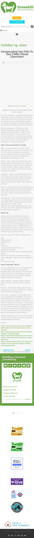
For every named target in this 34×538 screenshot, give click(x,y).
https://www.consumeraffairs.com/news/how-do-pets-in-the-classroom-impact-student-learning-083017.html (17, 343)
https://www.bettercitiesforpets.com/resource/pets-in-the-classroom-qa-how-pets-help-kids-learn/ (17, 337)
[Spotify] (28, 366)
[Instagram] (10, 366)
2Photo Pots (16, 106)
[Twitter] (15, 366)
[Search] (32, 26)
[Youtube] (24, 366)
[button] (17, 34)
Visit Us (28, 399)
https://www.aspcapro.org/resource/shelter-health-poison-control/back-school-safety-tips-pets (16, 328)
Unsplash (23, 106)
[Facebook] (6, 366)
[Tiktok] (19, 366)
